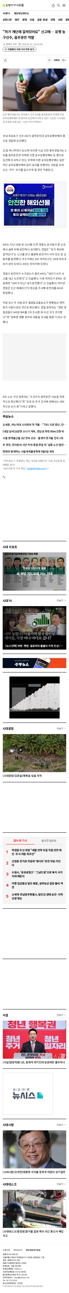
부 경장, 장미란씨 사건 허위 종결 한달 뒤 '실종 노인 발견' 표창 (34, 445)
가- (49, 60)
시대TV (7, 600)
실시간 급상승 (48, 840)
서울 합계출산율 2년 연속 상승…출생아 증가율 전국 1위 (33, 438)
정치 (17, 19)
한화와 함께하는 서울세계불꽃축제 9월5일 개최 (28, 451)
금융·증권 (42, 19)
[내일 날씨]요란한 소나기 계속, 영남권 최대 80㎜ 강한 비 (33, 431)
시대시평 (8, 1124)
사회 (60, 19)
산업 (32, 19)
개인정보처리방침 (33, 1250)
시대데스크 (9, 1184)
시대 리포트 (10, 547)
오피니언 (7, 19)
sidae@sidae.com (36, 468)
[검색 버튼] (59, 5)
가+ (64, 60)
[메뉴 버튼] (64, 5)
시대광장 (8, 728)
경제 (24, 19)
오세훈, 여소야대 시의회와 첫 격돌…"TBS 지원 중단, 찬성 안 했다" (34, 424)
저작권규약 (17, 1250)
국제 (52, 19)
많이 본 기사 (20, 840)
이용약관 (6, 1250)
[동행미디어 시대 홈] (13, 5)
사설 (5, 1015)
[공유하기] (53, 5)
